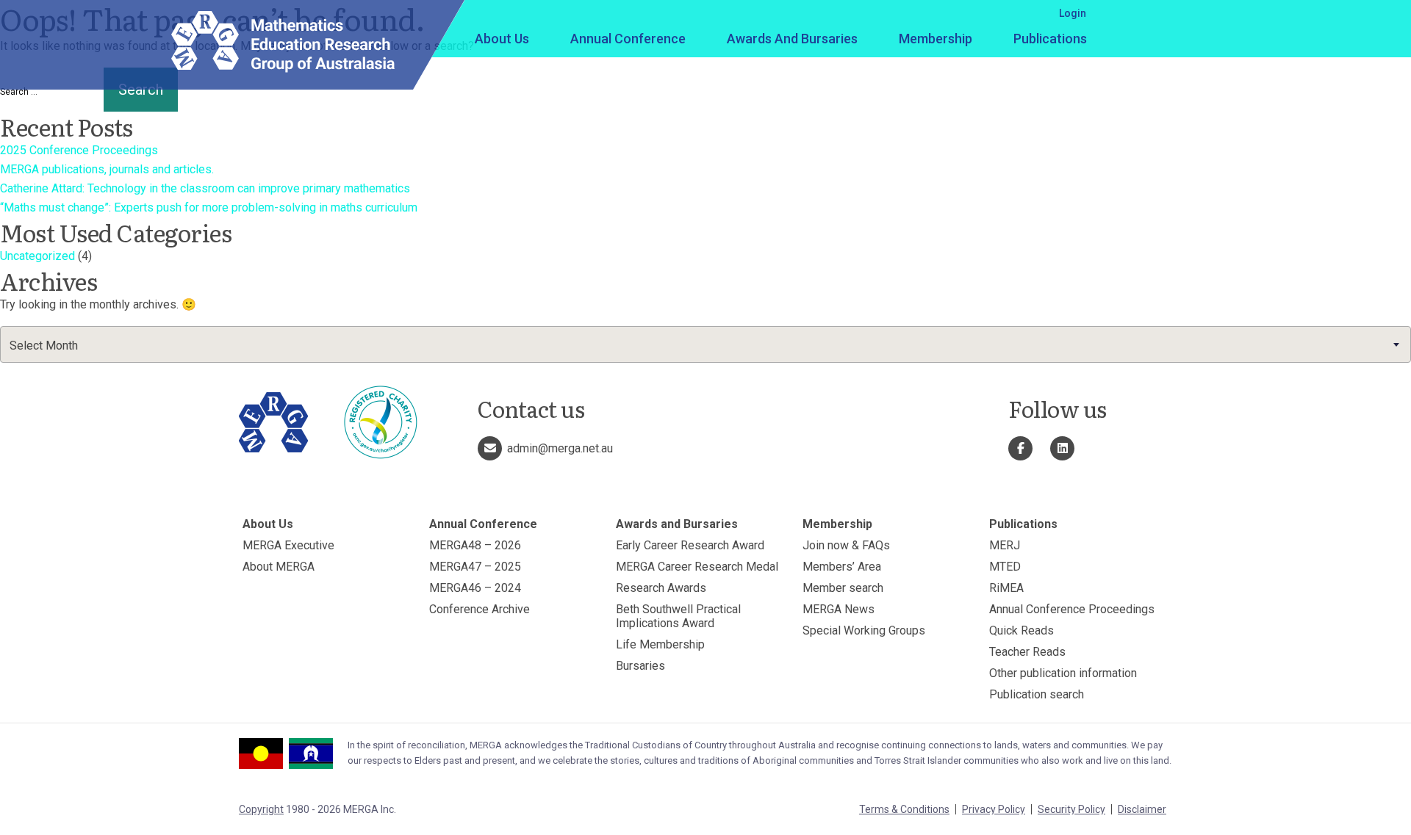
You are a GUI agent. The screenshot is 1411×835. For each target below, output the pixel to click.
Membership (935, 38)
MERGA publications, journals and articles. (107, 169)
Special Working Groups (864, 630)
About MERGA (279, 567)
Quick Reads (1021, 630)
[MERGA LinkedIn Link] (1062, 448)
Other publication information (1063, 673)
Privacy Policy (993, 809)
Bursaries (640, 666)
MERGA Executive (288, 545)
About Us (502, 38)
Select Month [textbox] (44, 346)
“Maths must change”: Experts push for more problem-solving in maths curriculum (208, 207)
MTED (1005, 567)
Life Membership (660, 644)
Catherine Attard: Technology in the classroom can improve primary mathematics (205, 188)
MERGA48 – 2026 (475, 545)
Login (1072, 13)
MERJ (1004, 545)
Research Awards (661, 588)
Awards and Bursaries (792, 38)
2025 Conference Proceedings (79, 150)
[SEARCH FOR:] (50, 92)
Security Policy (1071, 809)
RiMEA (1006, 588)
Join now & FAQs (846, 545)
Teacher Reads (1027, 652)
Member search (843, 588)
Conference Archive (479, 609)
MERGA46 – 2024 (475, 588)
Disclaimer (1142, 809)
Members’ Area (842, 567)
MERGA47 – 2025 (475, 567)
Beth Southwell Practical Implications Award (678, 616)
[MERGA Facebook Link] (1020, 448)
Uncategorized (37, 256)
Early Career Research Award (690, 545)
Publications (1050, 38)
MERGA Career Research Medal (697, 567)
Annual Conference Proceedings (1072, 609)
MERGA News (839, 609)
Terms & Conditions (904, 809)
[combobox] (705, 344)
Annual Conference (628, 38)
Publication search (1036, 694)
